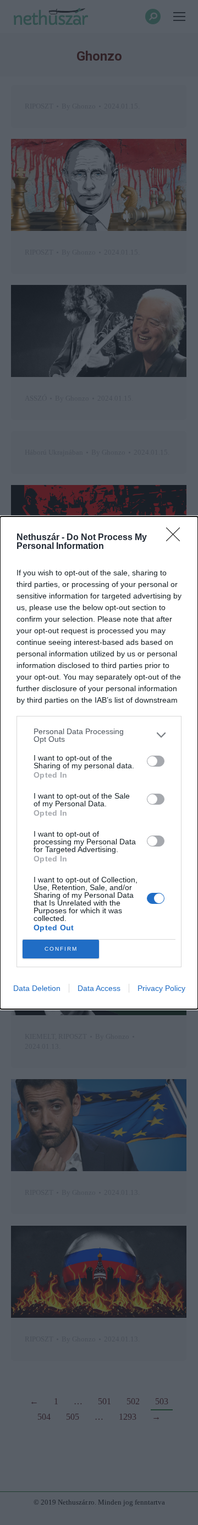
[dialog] (99, 762)
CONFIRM (61, 949)
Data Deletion (37, 988)
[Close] (176, 537)
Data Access (99, 988)
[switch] (155, 761)
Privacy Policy (161, 988)
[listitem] (99, 735)
